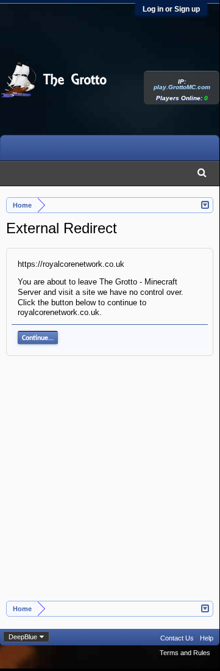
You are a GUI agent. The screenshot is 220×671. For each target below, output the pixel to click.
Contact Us (177, 638)
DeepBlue (23, 636)
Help (206, 638)
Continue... (38, 338)
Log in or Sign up (171, 9)
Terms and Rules (185, 652)
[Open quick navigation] (205, 204)
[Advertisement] (109, 485)
